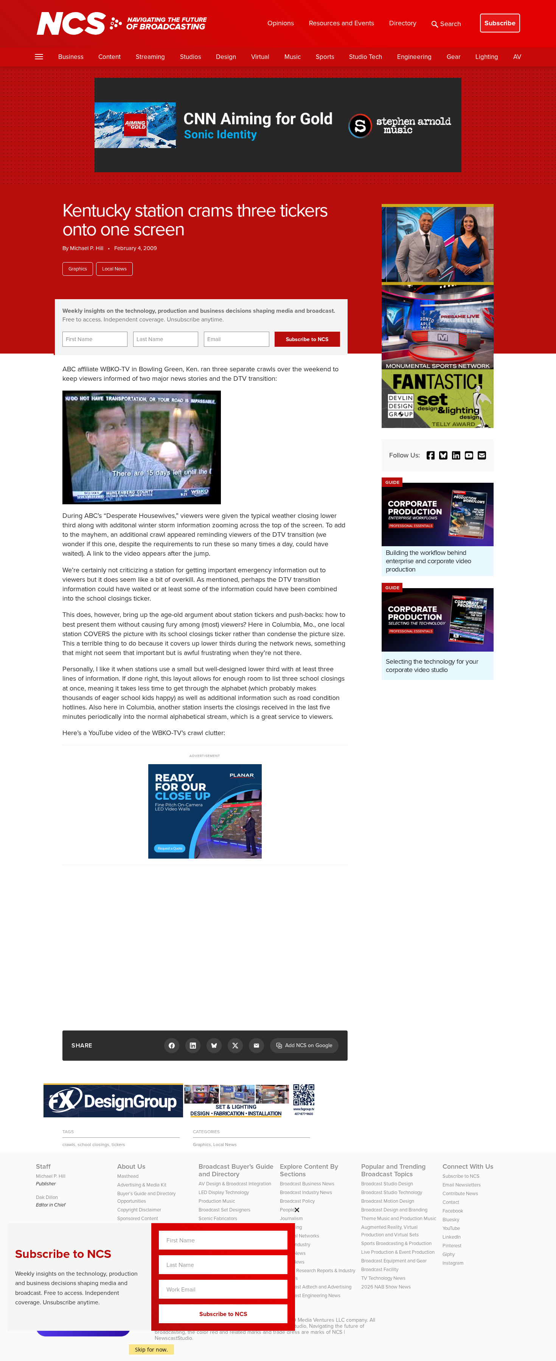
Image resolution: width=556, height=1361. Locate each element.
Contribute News (460, 1193)
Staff (43, 1166)
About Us (131, 1166)
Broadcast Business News (307, 1183)
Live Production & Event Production (398, 1252)
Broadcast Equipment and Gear (394, 1260)
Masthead (127, 1176)
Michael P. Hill (86, 248)
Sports (325, 57)
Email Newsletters (462, 1184)
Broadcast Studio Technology (391, 1192)
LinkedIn (452, 1237)
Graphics (77, 268)
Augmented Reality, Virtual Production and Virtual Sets (390, 1231)
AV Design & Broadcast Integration (235, 1183)
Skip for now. (151, 1349)
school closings (93, 1144)
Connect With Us (468, 1166)
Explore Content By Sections (309, 1170)
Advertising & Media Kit (141, 1184)
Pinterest (452, 1245)
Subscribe (500, 23)
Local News (114, 268)
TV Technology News (383, 1278)
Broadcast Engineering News (310, 1295)
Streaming (150, 57)
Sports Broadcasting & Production (396, 1243)
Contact (451, 1202)
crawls (68, 1144)
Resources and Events (341, 23)
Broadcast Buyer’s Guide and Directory (236, 1170)
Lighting (486, 57)
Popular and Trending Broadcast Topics (393, 1170)
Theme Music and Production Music (398, 1218)
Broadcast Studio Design (387, 1183)
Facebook (453, 1210)
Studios (190, 57)
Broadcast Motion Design (387, 1201)
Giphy (449, 1254)
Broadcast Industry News (306, 1192)
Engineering (414, 57)
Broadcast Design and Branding (394, 1209)
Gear (454, 57)
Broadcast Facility (379, 1269)
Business (71, 57)
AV (517, 57)
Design (226, 57)
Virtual (260, 57)
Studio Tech (365, 57)
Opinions (280, 23)
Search (450, 24)
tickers (118, 1144)
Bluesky (451, 1219)
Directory (402, 23)
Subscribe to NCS (461, 1176)
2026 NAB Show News (386, 1286)
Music (292, 57)
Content (109, 57)
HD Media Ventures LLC (317, 1320)
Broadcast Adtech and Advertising (315, 1286)
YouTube (451, 1228)
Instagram (453, 1263)
